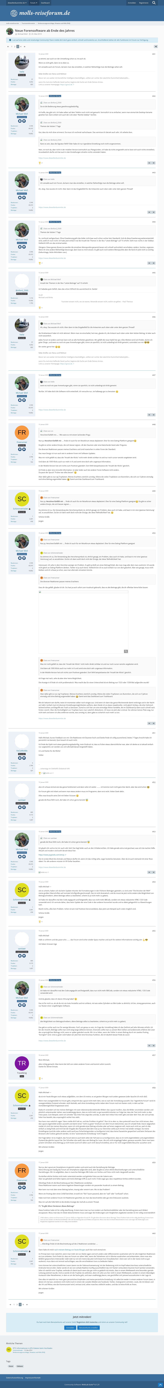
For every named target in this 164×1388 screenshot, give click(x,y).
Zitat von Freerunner (51, 497)
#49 (154, 491)
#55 (154, 931)
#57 (154, 1055)
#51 (154, 733)
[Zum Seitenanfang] (160, 1385)
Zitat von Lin (48, 431)
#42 (154, 96)
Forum (11, 1366)
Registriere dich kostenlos (87, 1322)
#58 (154, 1088)
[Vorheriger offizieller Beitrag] (149, 163)
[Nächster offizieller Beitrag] (154, 163)
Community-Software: (82, 1384)
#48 (154, 424)
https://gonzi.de (66, 84)
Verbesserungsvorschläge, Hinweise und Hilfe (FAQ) (29, 1352)
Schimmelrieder (18, 1350)
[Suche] (154, 3)
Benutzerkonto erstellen (88, 1328)
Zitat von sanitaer (50, 838)
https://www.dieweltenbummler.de (52, 158)
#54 (154, 882)
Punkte (13, 82)
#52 (154, 782)
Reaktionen (14, 79)
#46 (154, 317)
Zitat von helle (49, 179)
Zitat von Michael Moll (52, 279)
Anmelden (132, 3)
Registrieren (143, 3)
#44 (154, 222)
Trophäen (14, 131)
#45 (154, 273)
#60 (154, 1233)
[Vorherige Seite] (8, 46)
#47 (154, 375)
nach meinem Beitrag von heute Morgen (69, 1250)
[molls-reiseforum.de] (82, 13)
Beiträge (13, 84)
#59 (154, 1162)
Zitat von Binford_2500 (52, 103)
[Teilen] (156, 46)
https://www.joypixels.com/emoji (51, 855)
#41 (154, 54)
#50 (154, 533)
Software (20, 1366)
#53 (154, 831)
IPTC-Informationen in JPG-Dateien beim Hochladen (32, 1348)
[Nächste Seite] (24, 46)
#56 (154, 980)
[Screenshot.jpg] (84, 622)
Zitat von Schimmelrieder (53, 553)
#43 (154, 172)
